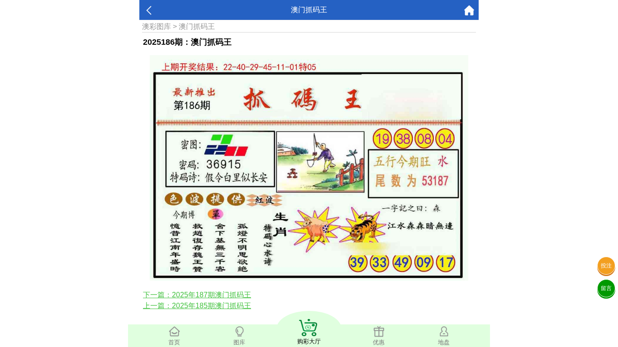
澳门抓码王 (197, 26)
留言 (606, 288)
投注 (606, 266)
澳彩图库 (156, 26)
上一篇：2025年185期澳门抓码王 (197, 305)
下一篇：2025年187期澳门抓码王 (197, 295)
